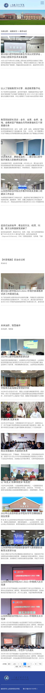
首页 (9, 664)
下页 (40, 664)
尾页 (17, 666)
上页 (14, 664)
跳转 (29, 666)
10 (35, 664)
